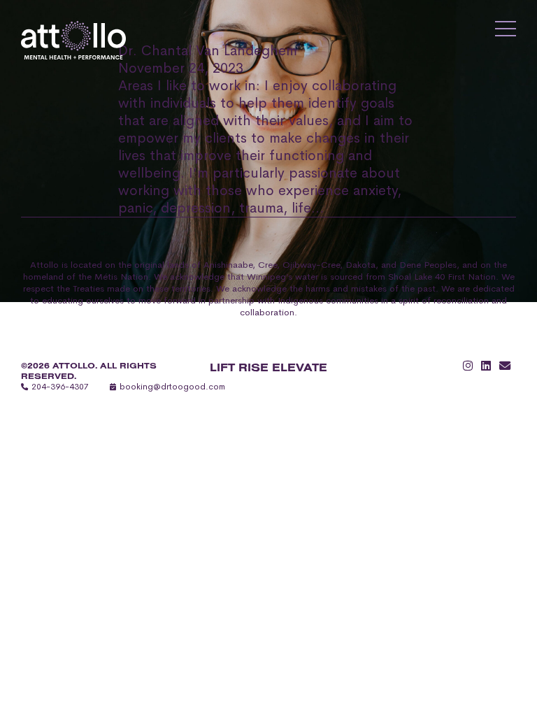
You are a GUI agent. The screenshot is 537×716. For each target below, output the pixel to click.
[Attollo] (73, 40)
